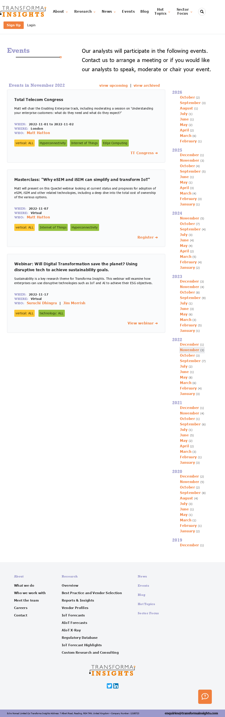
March (185, 135)
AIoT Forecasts (74, 623)
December (189, 155)
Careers (20, 608)
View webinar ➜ (143, 323)
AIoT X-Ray (71, 630)
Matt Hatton (38, 133)
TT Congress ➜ (144, 153)
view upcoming (113, 85)
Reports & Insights (78, 600)
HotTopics (160, 11)
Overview (70, 586)
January (187, 204)
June (184, 119)
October (187, 97)
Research (83, 11)
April (184, 130)
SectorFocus (183, 11)
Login (31, 25)
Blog (144, 11)
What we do (24, 586)
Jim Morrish (74, 303)
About (58, 11)
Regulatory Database (80, 638)
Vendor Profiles (75, 608)
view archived (147, 85)
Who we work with (30, 593)
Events (128, 11)
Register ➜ (148, 237)
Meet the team (26, 600)
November (189, 160)
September (190, 103)
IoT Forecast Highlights (82, 645)
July (184, 114)
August (186, 108)
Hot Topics (146, 604)
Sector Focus (148, 613)
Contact (20, 615)
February (188, 141)
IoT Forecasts (73, 615)
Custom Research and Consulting (90, 653)
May (184, 124)
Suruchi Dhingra (42, 303)
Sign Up (13, 25)
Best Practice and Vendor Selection (92, 593)
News (107, 11)
